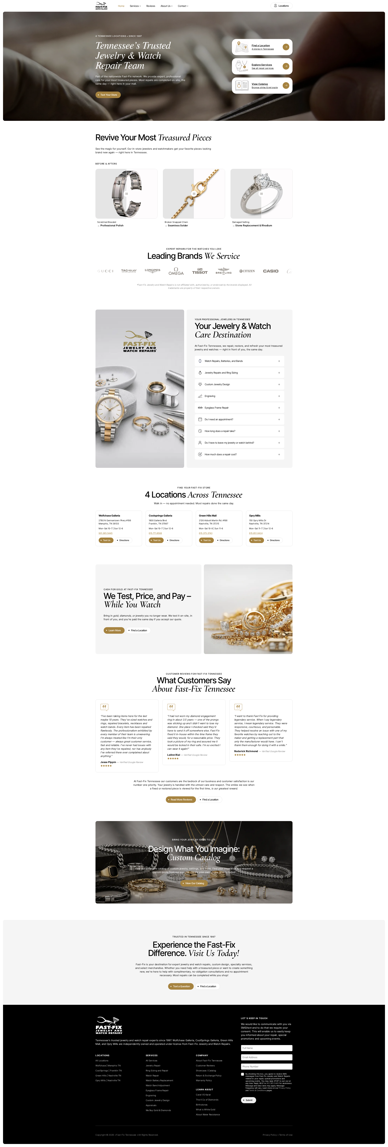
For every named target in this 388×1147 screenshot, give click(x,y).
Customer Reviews (205, 1065)
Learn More (115, 630)
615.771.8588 (155, 533)
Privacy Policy (285, 1088)
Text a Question (181, 986)
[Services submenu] (140, 6)
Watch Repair (152, 1075)
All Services (151, 1060)
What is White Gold (205, 1109)
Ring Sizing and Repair (157, 1070)
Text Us (106, 540)
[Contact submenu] (187, 6)
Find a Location (139, 630)
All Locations (102, 1060)
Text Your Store (108, 94)
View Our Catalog (194, 883)
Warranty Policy (204, 1080)
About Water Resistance (208, 1114)
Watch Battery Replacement (159, 1080)
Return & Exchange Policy (209, 1075)
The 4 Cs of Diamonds (207, 1099)
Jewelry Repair (153, 1065)
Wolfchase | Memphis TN (108, 1065)
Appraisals (151, 1105)
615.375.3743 (205, 533)
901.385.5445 (105, 533)
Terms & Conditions (257, 1090)
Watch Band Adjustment (158, 1085)
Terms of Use (286, 1135)
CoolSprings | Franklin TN (108, 1070)
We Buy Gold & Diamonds (158, 1110)
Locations (284, 5)
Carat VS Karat (203, 1094)
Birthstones (202, 1104)
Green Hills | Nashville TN (108, 1075)
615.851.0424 (256, 533)
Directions (124, 540)
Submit (249, 1100)
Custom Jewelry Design (158, 1100)
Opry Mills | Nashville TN (107, 1080)
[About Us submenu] (172, 6)
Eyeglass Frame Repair (157, 1090)
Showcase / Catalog (206, 1070)
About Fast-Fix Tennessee (209, 1060)
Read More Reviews (181, 799)
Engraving (151, 1095)
